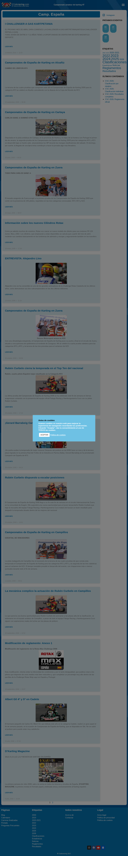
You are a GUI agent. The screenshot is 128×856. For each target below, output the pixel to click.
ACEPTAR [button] (44, 435)
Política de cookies (58, 435)
